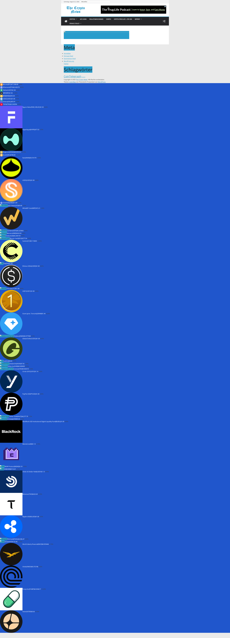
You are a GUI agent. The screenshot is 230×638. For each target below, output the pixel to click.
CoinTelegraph (72, 76)
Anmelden (67, 53)
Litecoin (83, 77)
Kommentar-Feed (70, 59)
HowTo (108, 19)
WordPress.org (69, 61)
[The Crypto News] (66, 21)
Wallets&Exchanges (96, 19)
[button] (76, 19)
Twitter (66, 64)
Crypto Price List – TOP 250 (123, 19)
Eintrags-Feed (68, 56)
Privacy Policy (74, 23)
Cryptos (72, 19)
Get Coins (83, 19)
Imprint (137, 19)
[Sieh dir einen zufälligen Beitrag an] (164, 21)
